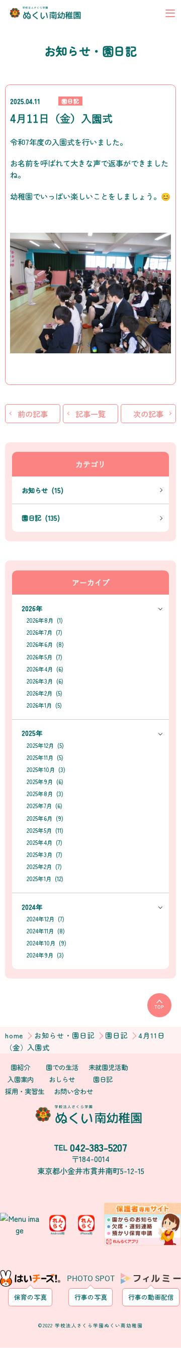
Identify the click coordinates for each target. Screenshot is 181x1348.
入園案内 (21, 1079)
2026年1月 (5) (44, 705)
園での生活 (62, 1067)
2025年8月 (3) (45, 794)
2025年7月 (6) (44, 806)
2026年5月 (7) (44, 657)
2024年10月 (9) (46, 943)
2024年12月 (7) (45, 919)
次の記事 (148, 413)
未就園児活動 (108, 1067)
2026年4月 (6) (45, 669)
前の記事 (33, 413)
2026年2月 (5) (44, 693)
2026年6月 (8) (45, 644)
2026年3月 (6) (45, 681)
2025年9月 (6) (45, 782)
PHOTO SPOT (91, 1281)
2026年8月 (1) (45, 620)
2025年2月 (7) (44, 866)
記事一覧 (90, 413)
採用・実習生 (24, 1091)
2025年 (32, 733)
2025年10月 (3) (46, 769)
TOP (159, 1007)
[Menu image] (20, 1222)
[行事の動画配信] (151, 1278)
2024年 (32, 907)
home (15, 1035)
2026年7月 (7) (44, 632)
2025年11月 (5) (45, 757)
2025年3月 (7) (44, 854)
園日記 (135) (41, 518)
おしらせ (62, 1079)
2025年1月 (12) (45, 879)
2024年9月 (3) (45, 955)
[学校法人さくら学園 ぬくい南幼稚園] (46, 13)
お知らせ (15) (42, 490)
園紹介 (20, 1067)
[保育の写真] (30, 1278)
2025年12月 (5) (45, 745)
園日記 (70, 101)
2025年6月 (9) (45, 818)
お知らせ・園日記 (65, 1035)
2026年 (32, 608)
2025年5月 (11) (45, 830)
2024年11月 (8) (46, 931)
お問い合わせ (73, 1091)
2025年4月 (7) (44, 842)
